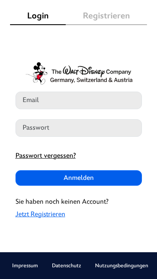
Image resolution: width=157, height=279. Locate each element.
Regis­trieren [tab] (106, 16)
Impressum (25, 265)
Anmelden (79, 178)
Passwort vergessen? (45, 156)
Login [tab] (38, 16)
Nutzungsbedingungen (121, 265)
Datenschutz (66, 265)
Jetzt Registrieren (40, 214)
